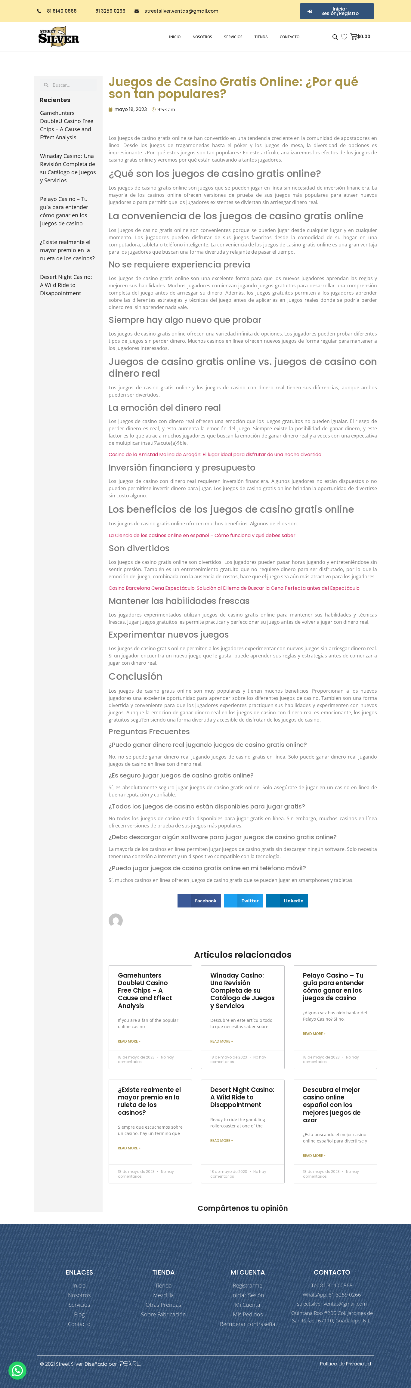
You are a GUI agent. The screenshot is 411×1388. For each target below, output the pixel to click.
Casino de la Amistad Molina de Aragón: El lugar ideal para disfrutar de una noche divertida (215, 454)
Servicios (233, 36)
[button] (199, 900)
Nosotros (202, 36)
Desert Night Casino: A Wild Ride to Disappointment (66, 285)
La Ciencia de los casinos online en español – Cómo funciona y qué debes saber (202, 535)
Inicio (175, 36)
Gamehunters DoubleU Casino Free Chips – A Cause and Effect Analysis (145, 990)
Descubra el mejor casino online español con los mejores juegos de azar (332, 1104)
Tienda (261, 36)
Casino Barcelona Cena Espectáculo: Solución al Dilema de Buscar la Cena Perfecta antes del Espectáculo (234, 588)
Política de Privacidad (345, 1363)
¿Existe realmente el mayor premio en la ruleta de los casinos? (67, 250)
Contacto (289, 36)
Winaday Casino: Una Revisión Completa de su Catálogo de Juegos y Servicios (242, 990)
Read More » (129, 1041)
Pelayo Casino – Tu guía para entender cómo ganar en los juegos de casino (333, 987)
